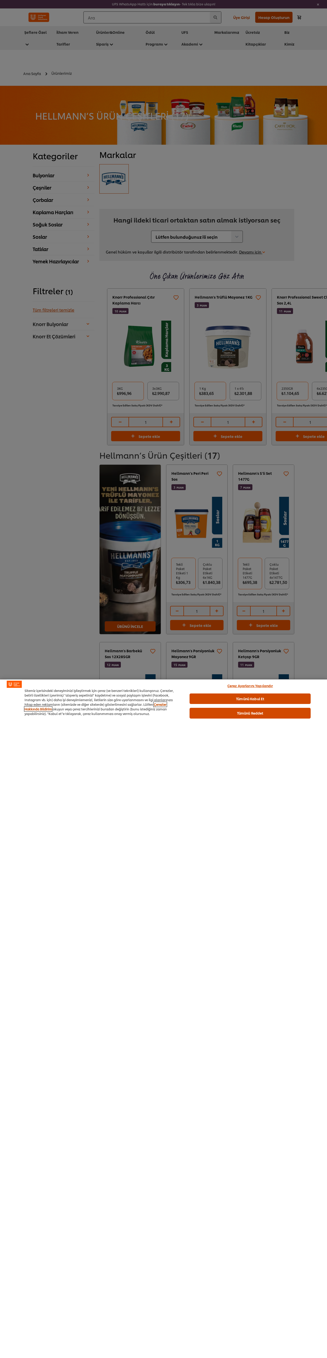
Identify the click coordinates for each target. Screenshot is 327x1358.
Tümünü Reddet (250, 713)
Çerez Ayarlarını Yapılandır (250, 685)
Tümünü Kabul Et (250, 698)
